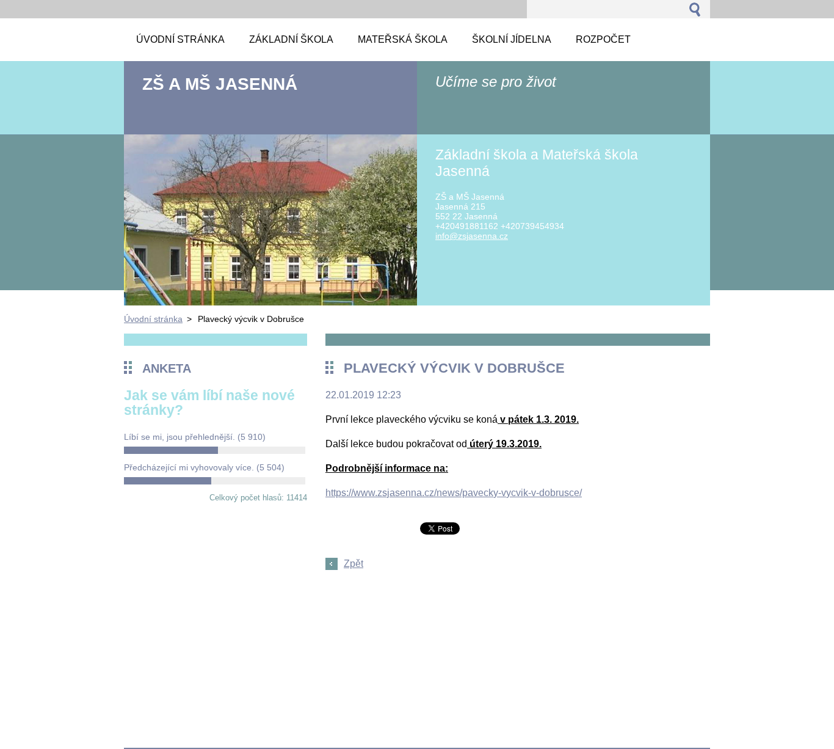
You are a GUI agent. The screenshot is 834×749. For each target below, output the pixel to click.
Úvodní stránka (153, 319)
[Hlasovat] (214, 450)
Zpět (353, 563)
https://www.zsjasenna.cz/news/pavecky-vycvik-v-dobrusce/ (453, 493)
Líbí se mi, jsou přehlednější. (195, 437)
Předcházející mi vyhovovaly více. (204, 467)
